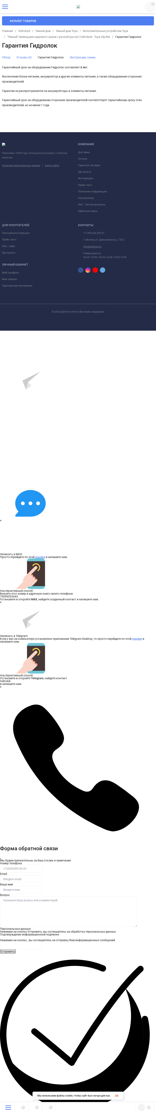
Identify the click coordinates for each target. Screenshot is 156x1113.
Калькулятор (86, 197)
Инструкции (85, 178)
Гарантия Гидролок (51, 57)
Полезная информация (92, 191)
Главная (7, 30)
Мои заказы (9, 279)
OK (117, 1095)
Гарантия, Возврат (89, 165)
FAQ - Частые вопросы (91, 204)
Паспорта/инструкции (15, 232)
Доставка (84, 152)
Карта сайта (52, 165)
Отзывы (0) (24, 57)
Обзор (6, 57)
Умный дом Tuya (67, 30)
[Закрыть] (0, 858)
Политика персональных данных (21, 165)
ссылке (40, 557)
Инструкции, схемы (83, 57)
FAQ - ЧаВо (8, 246)
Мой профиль (10, 272)
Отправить (7, 951)
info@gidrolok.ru (92, 246)
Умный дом (43, 30)
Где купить (84, 171)
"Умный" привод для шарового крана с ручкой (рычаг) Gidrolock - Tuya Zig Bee (58, 36)
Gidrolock (24, 30)
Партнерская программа (17, 285)
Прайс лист (85, 184)
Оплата (82, 158)
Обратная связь (88, 211)
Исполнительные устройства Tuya (105, 30)
